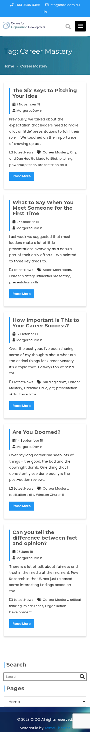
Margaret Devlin (29, 110)
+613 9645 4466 (27, 4)
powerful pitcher (22, 164)
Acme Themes (57, 728)
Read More (22, 176)
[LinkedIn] (45, 12)
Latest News (23, 152)
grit (51, 388)
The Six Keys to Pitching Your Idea (44, 93)
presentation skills (52, 164)
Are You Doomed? (36, 432)
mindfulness (33, 606)
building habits (54, 382)
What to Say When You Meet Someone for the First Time (43, 207)
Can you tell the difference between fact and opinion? (44, 537)
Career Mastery (55, 152)
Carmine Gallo (36, 388)
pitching (66, 158)
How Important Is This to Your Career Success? (45, 323)
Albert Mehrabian (57, 269)
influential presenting (53, 276)
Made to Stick (47, 158)
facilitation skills (21, 494)
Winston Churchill (50, 494)
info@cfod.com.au (65, 4)
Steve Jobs (27, 394)
